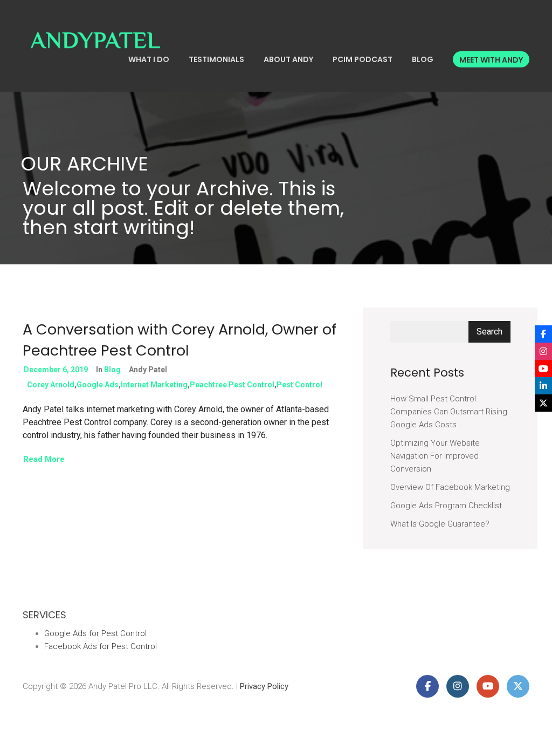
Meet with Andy (491, 59)
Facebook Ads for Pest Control (100, 646)
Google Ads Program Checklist (446, 505)
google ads (98, 384)
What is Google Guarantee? (439, 524)
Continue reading (303, 435)
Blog (422, 59)
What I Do (148, 59)
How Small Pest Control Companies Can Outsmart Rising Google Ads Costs (448, 411)
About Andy (288, 59)
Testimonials (216, 59)
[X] (543, 403)
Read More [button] (44, 459)
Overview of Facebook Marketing (450, 487)
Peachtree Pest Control (232, 384)
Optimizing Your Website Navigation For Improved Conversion (435, 456)
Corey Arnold (50, 384)
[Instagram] (543, 351)
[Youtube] (543, 368)
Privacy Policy (264, 686)
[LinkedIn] (543, 385)
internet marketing (154, 384)
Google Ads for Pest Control (95, 633)
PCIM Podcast (362, 59)
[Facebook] (543, 334)
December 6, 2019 (56, 369)
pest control (299, 384)
